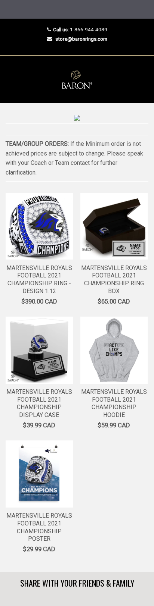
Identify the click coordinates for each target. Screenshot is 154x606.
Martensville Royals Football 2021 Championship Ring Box (114, 279)
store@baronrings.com (81, 39)
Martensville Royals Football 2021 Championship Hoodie (114, 403)
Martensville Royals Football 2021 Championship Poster (39, 527)
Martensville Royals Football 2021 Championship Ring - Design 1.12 (39, 279)
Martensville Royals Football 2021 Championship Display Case (39, 403)
